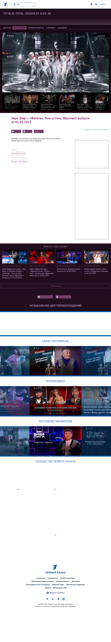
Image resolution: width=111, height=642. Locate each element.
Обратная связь (58, 584)
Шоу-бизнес (22, 161)
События (47, 588)
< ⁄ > (36, 131)
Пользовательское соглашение (38, 584)
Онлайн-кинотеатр (67, 578)
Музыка (14, 161)
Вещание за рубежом (57, 593)
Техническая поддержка (75, 584)
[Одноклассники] (27, 131)
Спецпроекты (53, 578)
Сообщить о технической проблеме (97, 130)
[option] (12, 101)
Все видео (76, 581)
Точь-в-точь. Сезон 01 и (25, 13)
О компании (41, 578)
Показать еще (55, 286)
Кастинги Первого (63, 581)
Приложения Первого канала (42, 581)
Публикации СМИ (60, 588)
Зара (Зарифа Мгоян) (18, 153)
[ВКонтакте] (16, 131)
